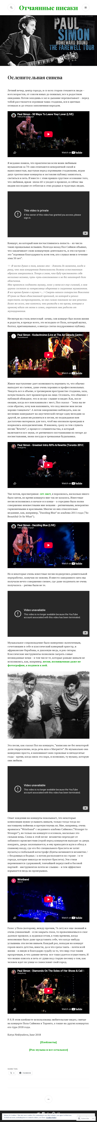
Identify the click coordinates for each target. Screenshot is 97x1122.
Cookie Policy (51, 1117)
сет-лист (45, 494)
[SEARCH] (11, 7)
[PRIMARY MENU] (85, 7)
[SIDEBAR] (48, 1099)
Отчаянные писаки (48, 7)
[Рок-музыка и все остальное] (48, 1049)
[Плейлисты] (48, 1042)
